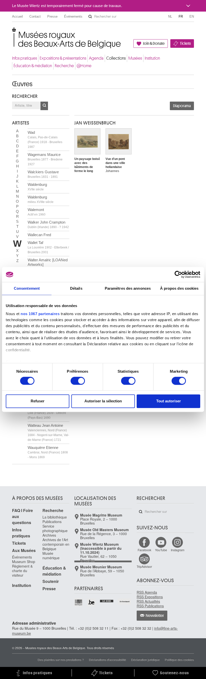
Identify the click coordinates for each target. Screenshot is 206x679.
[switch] (78, 381)
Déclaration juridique (145, 659)
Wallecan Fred (39, 235)
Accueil (17, 16)
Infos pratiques (24, 58)
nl (170, 16)
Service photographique (55, 528)
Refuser (37, 401)
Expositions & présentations (63, 58)
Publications (52, 521)
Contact (35, 16)
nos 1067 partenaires (40, 314)
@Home (84, 66)
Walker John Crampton (48, 224)
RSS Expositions (150, 597)
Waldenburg (37, 186)
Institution (152, 58)
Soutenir (50, 581)
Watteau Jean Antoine (48, 432)
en (191, 16)
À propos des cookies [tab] (179, 288)
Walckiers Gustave (43, 174)
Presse (52, 16)
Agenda (96, 58)
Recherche (64, 66)
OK (44, 106)
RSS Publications (150, 606)
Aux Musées (24, 550)
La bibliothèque (54, 517)
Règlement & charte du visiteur (22, 570)
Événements (73, 16)
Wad (45, 139)
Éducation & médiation (33, 66)
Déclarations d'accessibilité (107, 659)
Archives (49, 535)
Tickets (185, 43)
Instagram (177, 550)
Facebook (144, 550)
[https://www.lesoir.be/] (107, 600)
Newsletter (155, 616)
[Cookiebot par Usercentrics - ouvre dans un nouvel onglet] (178, 274)
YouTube (161, 550)
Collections (116, 58)
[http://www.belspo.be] (78, 602)
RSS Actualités (148, 601)
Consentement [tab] (27, 288)
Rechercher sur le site (90, 16)
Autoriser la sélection (103, 401)
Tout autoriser (168, 401)
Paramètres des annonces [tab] (128, 288)
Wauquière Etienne (48, 452)
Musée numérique (51, 555)
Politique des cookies (179, 659)
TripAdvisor (144, 566)
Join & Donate (154, 43)
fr (181, 16)
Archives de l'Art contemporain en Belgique (55, 544)
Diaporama (182, 106)
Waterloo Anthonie (47, 412)
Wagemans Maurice (45, 159)
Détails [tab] (76, 288)
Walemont (36, 211)
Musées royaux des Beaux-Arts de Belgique (12, 32)
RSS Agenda (147, 592)
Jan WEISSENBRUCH (95, 123)
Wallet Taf (48, 247)
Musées (135, 58)
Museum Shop (23, 561)
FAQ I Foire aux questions (22, 516)
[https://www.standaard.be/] (125, 601)
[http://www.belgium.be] (91, 602)
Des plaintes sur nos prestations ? (61, 659)
